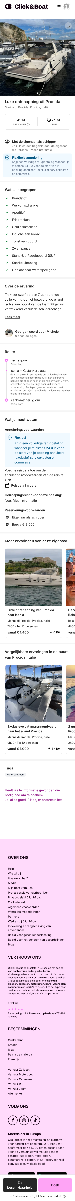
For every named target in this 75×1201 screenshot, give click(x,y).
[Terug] (6, 25)
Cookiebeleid (16, 902)
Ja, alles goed (15, 800)
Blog (11, 944)
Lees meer (12, 317)
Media (12, 883)
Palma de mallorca (20, 1054)
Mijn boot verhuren (20, 887)
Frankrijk (13, 1059)
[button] (37, 93)
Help (11, 868)
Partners (13, 916)
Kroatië (12, 1045)
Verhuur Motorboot (20, 1074)
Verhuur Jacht (17, 1088)
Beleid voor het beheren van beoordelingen (36, 939)
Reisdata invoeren (24, 485)
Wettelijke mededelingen (24, 911)
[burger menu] (59, 6)
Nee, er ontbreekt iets (46, 800)
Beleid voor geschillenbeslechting (30, 934)
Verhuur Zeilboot (19, 1069)
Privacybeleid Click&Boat (24, 897)
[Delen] (68, 26)
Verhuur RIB (15, 1084)
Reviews (13, 1002)
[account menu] (66, 6)
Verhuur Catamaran (20, 1079)
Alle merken (15, 1093)
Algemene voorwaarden (23, 907)
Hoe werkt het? (18, 878)
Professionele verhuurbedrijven (28, 892)
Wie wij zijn (15, 873)
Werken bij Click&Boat (22, 921)
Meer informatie (25, 501)
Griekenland (16, 1040)
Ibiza (11, 1049)
